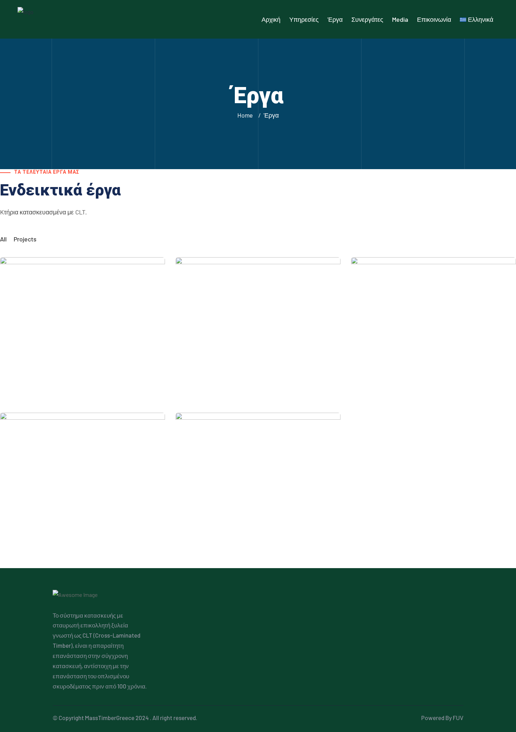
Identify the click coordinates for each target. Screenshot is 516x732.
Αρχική (271, 19)
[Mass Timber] (61, 18)
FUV (458, 717)
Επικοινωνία (434, 19)
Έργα (335, 19)
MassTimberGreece (109, 717)
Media (400, 19)
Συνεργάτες (367, 19)
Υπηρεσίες (304, 19)
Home (246, 115)
